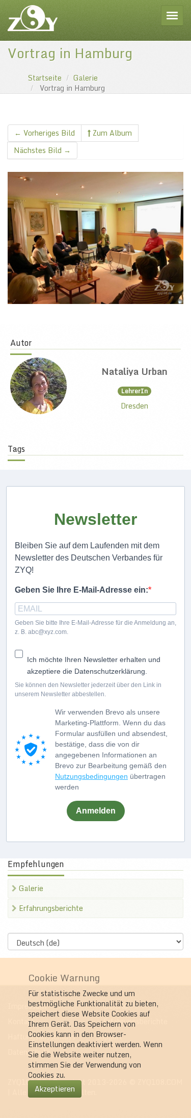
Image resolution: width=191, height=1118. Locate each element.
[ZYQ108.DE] (33, 18)
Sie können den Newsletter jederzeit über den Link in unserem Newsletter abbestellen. (88, 689)
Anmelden (96, 810)
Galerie (85, 78)
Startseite (45, 78)
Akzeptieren (55, 1089)
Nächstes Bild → (42, 150)
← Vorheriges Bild (44, 133)
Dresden (134, 406)
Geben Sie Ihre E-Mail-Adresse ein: (81, 590)
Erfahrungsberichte (50, 908)
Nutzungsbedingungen (91, 776)
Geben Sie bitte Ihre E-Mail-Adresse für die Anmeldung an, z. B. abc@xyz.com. (95, 627)
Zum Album (111, 133)
